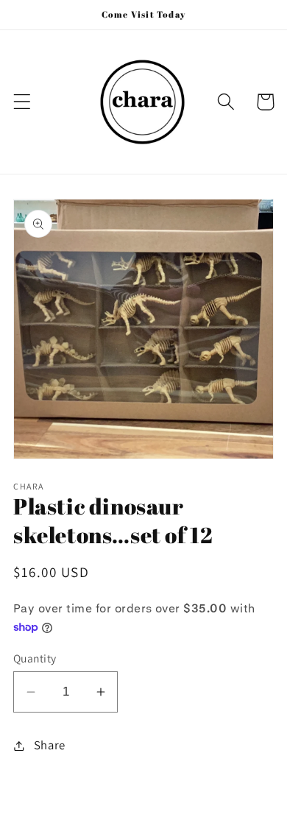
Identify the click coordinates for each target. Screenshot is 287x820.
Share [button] (49, 745)
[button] (22, 101)
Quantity (35, 658)
